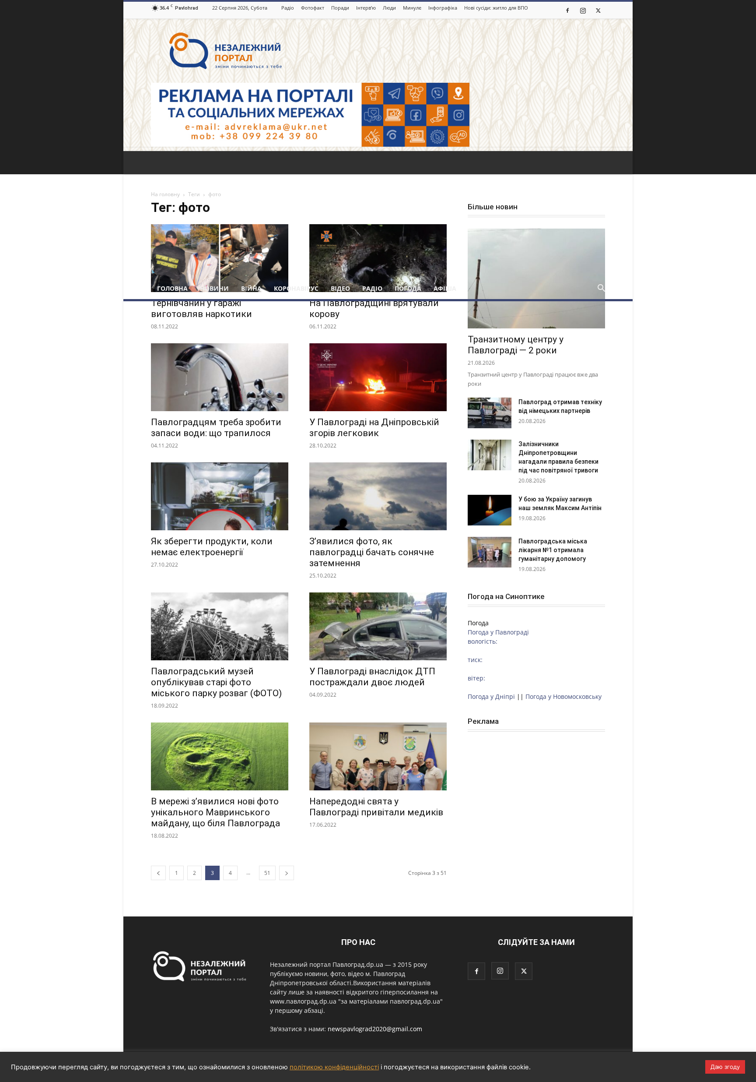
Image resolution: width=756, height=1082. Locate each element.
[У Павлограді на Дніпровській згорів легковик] (378, 377)
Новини (214, 288)
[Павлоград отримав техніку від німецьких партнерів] (489, 413)
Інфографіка (442, 7)
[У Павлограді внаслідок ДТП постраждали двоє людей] (378, 626)
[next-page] (286, 873)
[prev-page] (158, 873)
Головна (172, 288)
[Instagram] (583, 10)
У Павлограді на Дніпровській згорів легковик (374, 427)
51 (267, 873)
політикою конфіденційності (334, 1067)
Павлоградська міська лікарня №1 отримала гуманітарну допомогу (552, 550)
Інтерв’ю (366, 7)
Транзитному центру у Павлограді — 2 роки (516, 345)
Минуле (412, 7)
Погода (408, 288)
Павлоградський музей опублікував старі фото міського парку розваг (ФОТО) (216, 682)
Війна (251, 288)
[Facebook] (567, 10)
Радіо (287, 7)
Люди (389, 7)
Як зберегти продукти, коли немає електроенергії (212, 546)
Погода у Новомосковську (563, 696)
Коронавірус (296, 288)
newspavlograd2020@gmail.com (375, 1029)
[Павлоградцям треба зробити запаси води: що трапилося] (219, 377)
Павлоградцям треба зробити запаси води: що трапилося (216, 427)
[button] (601, 289)
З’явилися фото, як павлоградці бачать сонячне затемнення (371, 552)
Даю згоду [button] (725, 1066)
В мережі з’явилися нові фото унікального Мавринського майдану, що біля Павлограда (215, 812)
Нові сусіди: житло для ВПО (496, 7)
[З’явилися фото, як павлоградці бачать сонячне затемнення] (378, 496)
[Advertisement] (378, 212)
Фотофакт (312, 7)
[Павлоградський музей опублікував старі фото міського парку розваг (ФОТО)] (219, 626)
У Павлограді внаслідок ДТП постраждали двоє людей (372, 676)
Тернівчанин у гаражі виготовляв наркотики (201, 308)
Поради (340, 7)
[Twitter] (598, 10)
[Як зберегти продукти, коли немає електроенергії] (219, 496)
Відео (340, 288)
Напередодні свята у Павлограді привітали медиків (376, 807)
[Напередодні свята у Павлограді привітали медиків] (378, 756)
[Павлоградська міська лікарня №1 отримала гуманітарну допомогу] (489, 552)
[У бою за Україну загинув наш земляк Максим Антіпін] (489, 510)
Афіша (445, 288)
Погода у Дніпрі (491, 696)
